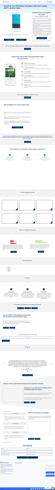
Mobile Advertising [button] (15, 423)
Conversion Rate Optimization (40, 470)
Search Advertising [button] (15, 413)
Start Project (27, 97)
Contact (31, 476)
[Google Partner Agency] (48, 482)
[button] (3, 363)
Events (45, 1)
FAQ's (30, 471)
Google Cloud (17, 472)
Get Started (8, 39)
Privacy (26, 470)
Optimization (17, 474)
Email (20, 469)
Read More (13, 251)
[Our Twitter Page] (33, 488)
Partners (26, 467)
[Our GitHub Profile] (39, 488)
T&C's (26, 474)
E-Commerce (21, 476)
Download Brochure (50, 475)
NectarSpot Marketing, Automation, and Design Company (18, 488)
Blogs (34, 1)
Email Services (38, 471)
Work (25, 1)
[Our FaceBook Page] (31, 488)
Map (30, 473)
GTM (20, 472)
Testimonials (39, 1)
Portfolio (29, 1)
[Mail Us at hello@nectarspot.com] (41, 488)
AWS (16, 467)
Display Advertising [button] (15, 432)
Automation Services (38, 473)
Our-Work (26, 476)
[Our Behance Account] (37, 488)
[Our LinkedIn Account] (35, 488)
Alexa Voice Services (38, 476)
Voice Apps (16, 476)
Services (21, 1)
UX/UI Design (37, 467)
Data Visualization (38, 474)
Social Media (21, 474)
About (17, 1)
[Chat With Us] (52, 487)
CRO (20, 467)
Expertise (26, 471)
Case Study (17, 127)
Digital (16, 469)
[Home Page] (6, 1)
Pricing (31, 470)
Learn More (21, 39)
